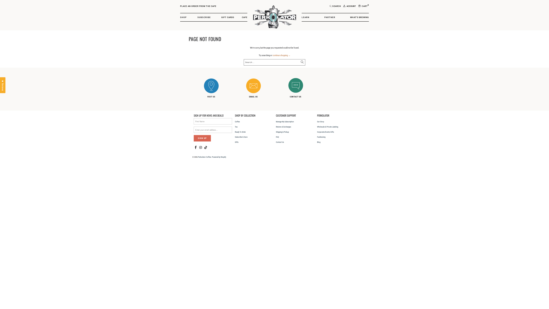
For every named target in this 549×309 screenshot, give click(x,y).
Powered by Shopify (219, 157)
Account (351, 6)
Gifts (236, 142)
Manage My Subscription (285, 122)
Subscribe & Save (241, 137)
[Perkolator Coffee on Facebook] (196, 147)
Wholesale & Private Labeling (327, 127)
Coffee (237, 122)
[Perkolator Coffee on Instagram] (201, 147)
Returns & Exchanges (283, 127)
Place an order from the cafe (198, 6)
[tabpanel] (214, 89)
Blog (318, 142)
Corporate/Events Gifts (325, 132)
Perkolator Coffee (204, 157)
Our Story (320, 122)
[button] (185, 17)
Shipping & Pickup (282, 132)
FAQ (277, 137)
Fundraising (321, 137)
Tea (236, 127)
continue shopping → (281, 55)
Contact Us (280, 142)
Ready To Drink (240, 132)
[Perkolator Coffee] (274, 17)
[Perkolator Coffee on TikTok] (206, 147)
